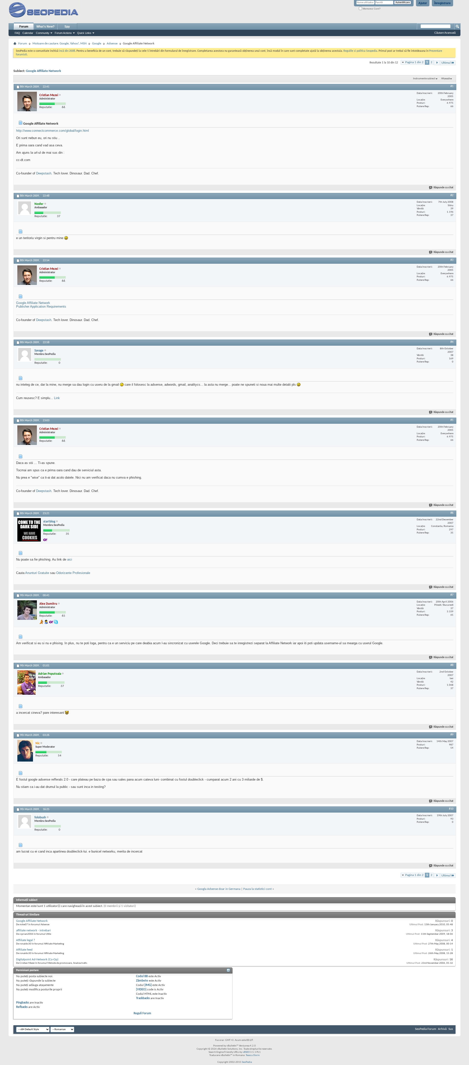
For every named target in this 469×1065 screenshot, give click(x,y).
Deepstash (43, 173)
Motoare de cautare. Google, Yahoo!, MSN (59, 43)
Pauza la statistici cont (257, 889)
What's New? (45, 26)
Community (42, 32)
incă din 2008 (67, 51)
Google (96, 43)
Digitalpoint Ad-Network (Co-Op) (37, 959)
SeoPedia (247, 1062)
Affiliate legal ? (25, 940)
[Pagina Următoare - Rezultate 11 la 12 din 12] (437, 62)
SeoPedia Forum (425, 1029)
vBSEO (246, 1052)
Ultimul (446, 62)
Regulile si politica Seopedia (360, 51)
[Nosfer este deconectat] (24, 208)
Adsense (112, 43)
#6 (451, 513)
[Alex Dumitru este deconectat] (27, 610)
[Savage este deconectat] (24, 354)
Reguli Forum (142, 1013)
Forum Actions (63, 32)
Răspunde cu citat (443, 187)
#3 (451, 260)
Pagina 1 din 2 (414, 62)
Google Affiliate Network (43, 71)
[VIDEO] (141, 989)
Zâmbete (142, 980)
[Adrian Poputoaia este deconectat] (26, 682)
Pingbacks (22, 1002)
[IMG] (148, 985)
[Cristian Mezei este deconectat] (27, 101)
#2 (451, 195)
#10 (451, 808)
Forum (23, 26)
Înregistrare (442, 3)
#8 (451, 665)
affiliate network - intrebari (33, 930)
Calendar (27, 32)
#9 (451, 734)
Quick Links (84, 32)
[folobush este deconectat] (24, 821)
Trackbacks (143, 998)
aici (69, 559)
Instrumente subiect (424, 78)
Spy (67, 26)
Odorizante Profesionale (73, 573)
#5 (451, 420)
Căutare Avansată (445, 32)
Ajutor (422, 3)
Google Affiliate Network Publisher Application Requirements (41, 304)
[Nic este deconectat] (25, 751)
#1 (451, 86)
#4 (451, 342)
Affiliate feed (24, 949)
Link (57, 398)
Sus (450, 1029)
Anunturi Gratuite (37, 573)
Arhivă (442, 1029)
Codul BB (142, 976)
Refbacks (22, 1007)
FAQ (17, 32)
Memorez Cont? (371, 8)
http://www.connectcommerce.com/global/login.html (52, 130)
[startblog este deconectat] (29, 530)
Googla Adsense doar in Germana (218, 889)
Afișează (445, 78)
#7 (451, 594)
